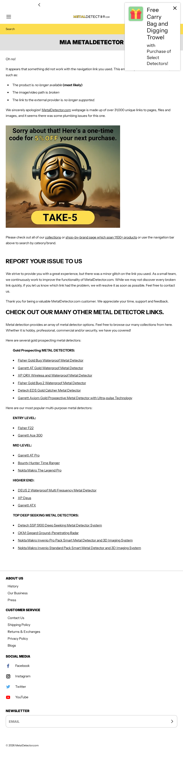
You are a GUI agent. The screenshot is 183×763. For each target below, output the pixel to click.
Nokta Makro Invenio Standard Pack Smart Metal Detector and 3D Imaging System (79, 548)
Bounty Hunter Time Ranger (39, 463)
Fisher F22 (26, 428)
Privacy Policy (18, 638)
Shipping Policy (19, 625)
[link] (152, 36)
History (13, 586)
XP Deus (24, 498)
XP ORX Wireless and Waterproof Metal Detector (55, 375)
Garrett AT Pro (29, 455)
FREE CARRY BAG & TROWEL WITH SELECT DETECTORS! (91, 5)
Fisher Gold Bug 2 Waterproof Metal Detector (52, 383)
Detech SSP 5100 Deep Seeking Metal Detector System (60, 525)
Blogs (12, 645)
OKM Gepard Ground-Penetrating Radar (48, 533)
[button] (11, 16)
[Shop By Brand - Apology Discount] (91, 176)
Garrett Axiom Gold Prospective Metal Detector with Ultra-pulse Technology (75, 398)
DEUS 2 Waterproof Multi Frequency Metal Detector (57, 490)
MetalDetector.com (56, 110)
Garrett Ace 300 (30, 435)
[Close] (175, 8)
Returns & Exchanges (24, 631)
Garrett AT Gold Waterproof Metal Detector (50, 368)
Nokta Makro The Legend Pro (39, 470)
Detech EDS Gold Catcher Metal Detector (49, 390)
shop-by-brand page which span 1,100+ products (101, 237)
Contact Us (16, 618)
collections (53, 237)
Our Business (18, 593)
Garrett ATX (27, 505)
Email (14, 721)
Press (12, 600)
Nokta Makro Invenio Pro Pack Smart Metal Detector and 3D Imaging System (75, 540)
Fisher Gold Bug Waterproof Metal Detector (50, 360)
